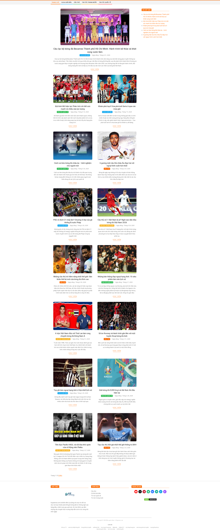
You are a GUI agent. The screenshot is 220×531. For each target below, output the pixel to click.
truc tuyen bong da (106, 527)
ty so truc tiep (111, 529)
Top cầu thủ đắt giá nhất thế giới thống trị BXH (117, 445)
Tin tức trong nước (107, 225)
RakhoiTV (121, 527)
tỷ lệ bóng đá (120, 529)
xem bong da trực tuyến (142, 527)
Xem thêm (95, 69)
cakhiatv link (96, 527)
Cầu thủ (106, 169)
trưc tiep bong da (130, 527)
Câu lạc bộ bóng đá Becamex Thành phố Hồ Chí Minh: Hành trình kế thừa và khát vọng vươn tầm (156, 16)
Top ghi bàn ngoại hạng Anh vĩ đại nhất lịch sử (73, 390)
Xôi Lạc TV (64, 527)
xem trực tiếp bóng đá (74, 527)
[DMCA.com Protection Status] (150, 499)
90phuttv (115, 527)
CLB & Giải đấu (84, 55)
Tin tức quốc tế (62, 112)
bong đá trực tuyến (86, 527)
